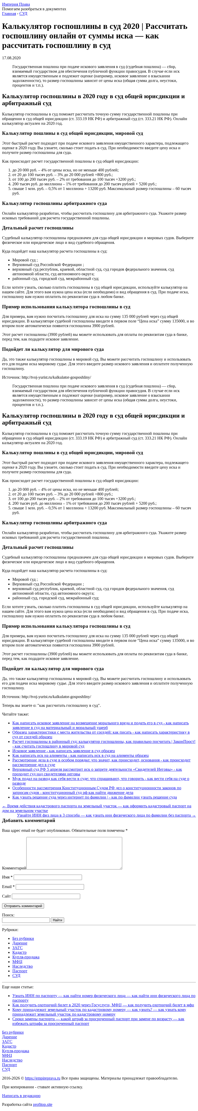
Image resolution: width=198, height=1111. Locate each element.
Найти (57, 920)
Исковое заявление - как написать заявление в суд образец (63, 751)
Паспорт (19, 971)
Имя (7, 877)
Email (8, 886)
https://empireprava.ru (42, 1078)
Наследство (22, 966)
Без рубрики (23, 938)
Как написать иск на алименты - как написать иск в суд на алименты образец (80, 755)
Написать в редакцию (21, 1095)
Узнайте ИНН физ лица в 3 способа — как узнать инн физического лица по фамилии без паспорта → (106, 815)
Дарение (19, 943)
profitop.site (42, 1104)
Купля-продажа (25, 957)
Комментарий (14, 868)
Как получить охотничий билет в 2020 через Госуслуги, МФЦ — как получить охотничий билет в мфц (103, 1005)
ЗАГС (17, 948)
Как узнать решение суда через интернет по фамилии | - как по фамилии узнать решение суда (94, 797)
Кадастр (19, 952)
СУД (16, 975)
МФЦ (17, 961)
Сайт (6, 896)
